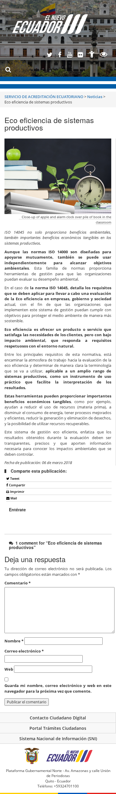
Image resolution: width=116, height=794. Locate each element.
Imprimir (16, 491)
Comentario (17, 583)
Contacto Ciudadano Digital (58, 718)
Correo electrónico (24, 651)
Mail (13, 498)
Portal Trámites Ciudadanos (57, 728)
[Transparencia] (103, 55)
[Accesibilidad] (92, 55)
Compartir (16, 485)
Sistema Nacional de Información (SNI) (58, 738)
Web (8, 669)
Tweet (14, 478)
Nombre (13, 641)
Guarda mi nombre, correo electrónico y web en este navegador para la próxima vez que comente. (58, 688)
